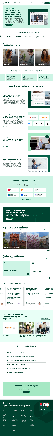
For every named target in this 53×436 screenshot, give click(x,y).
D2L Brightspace (40, 189)
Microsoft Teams (40, 194)
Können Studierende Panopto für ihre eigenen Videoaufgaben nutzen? (19, 368)
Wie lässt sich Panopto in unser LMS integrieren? (15, 352)
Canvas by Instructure (14, 189)
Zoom (25, 194)
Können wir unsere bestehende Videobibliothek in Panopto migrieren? (19, 376)
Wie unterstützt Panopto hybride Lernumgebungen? (16, 364)
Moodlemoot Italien (6, 335)
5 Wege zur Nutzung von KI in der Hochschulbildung (40, 336)
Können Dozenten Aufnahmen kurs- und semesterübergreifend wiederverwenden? (21, 360)
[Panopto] (6, 3)
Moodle (25, 189)
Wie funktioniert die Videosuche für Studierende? (15, 372)
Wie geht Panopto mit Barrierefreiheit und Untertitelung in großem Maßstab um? (20, 356)
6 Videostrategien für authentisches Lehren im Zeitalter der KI (26, 336)
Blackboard (12, 194)
